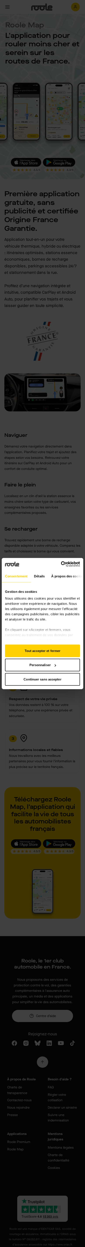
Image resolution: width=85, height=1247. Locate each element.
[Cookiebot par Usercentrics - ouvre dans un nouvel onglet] (61, 564)
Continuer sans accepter (42, 679)
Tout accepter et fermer (42, 650)
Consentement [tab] (16, 576)
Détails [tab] (39, 576)
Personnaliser (40, 665)
